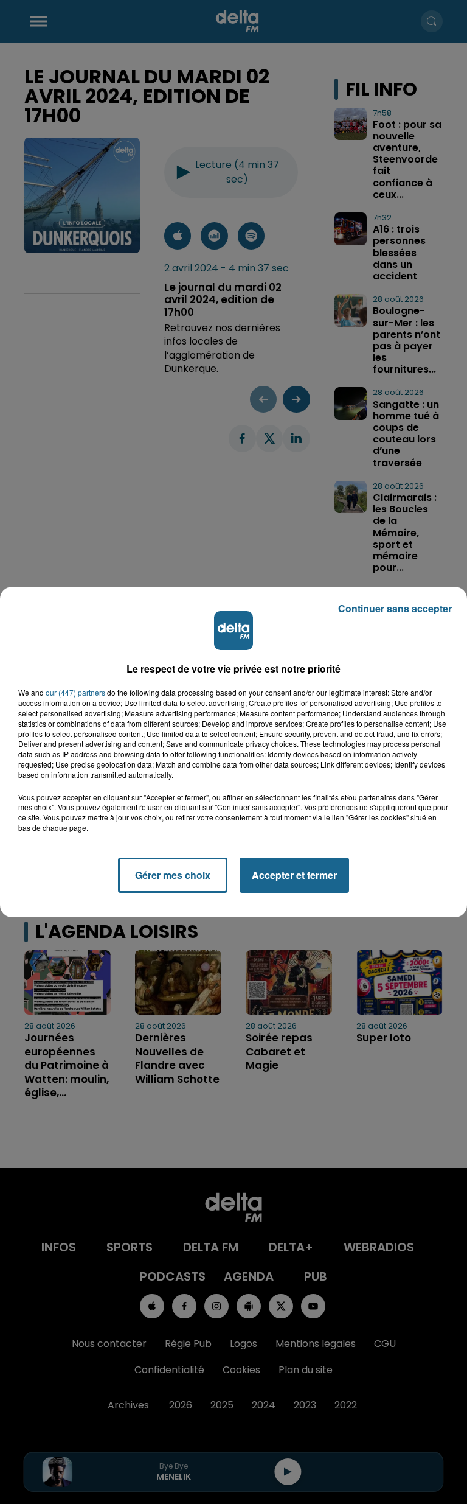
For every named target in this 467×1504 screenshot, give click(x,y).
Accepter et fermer (294, 875)
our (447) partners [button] (75, 693)
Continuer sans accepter (395, 608)
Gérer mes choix (172, 875)
